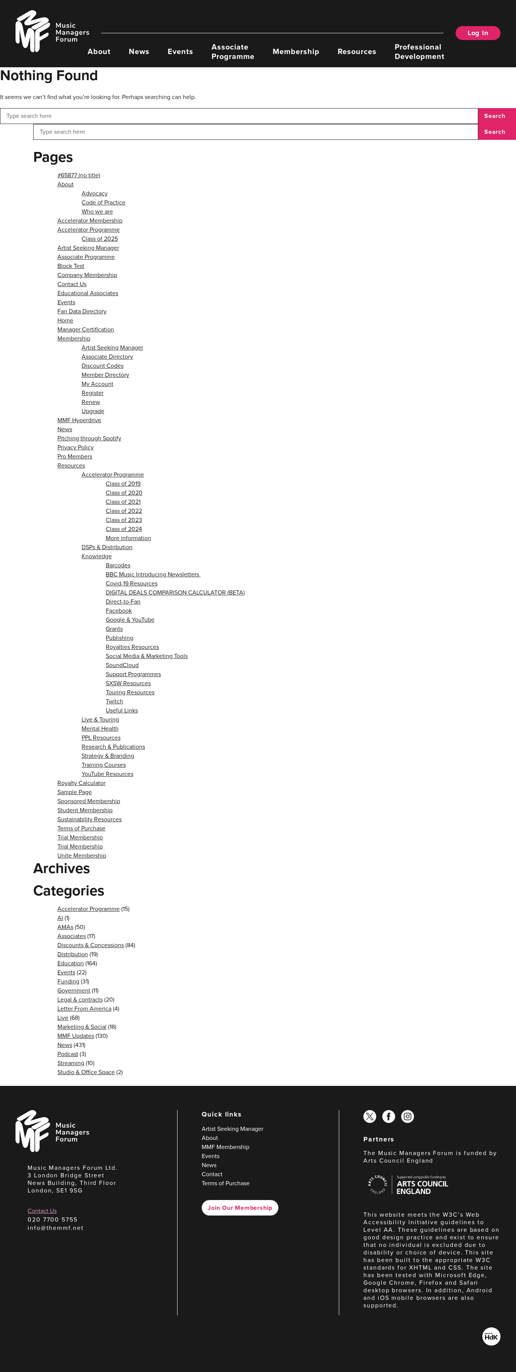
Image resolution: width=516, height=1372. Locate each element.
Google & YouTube (130, 619)
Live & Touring (100, 719)
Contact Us (72, 284)
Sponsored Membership (88, 801)
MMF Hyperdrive (79, 420)
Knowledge (97, 556)
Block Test (70, 266)
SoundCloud (122, 665)
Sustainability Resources (89, 819)
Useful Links (122, 710)
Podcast (67, 1054)
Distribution (72, 954)
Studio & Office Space (86, 1072)
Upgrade (93, 411)
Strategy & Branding (108, 755)
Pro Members (74, 456)
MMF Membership (225, 1147)
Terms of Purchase (81, 828)
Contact (212, 1174)
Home (65, 320)
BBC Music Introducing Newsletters (153, 574)
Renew (91, 402)
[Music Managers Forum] (52, 1150)
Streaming (70, 1063)
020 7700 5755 (53, 1219)
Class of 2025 (100, 238)
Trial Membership (80, 837)
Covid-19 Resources (132, 583)
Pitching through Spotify (89, 438)
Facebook (119, 610)
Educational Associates (87, 293)
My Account (97, 383)
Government (73, 990)
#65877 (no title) (78, 175)
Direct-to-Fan (123, 601)
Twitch (114, 701)
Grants (114, 628)
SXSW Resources (128, 683)
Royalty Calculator (81, 783)
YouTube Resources (107, 774)
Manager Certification (85, 329)
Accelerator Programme (88, 229)
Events (180, 51)
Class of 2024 (124, 529)
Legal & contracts (80, 999)
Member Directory (105, 374)
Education (70, 963)
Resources (357, 51)
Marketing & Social (82, 1026)
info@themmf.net (56, 1227)
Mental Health (100, 728)
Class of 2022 (124, 510)
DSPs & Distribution (107, 547)
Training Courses (104, 764)
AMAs (65, 927)
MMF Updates (75, 1035)
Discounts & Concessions (90, 945)
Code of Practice (103, 202)
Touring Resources (130, 692)
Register (93, 393)
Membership (296, 51)
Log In (478, 33)
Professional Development (420, 51)
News (139, 51)
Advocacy (95, 193)
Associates (71, 936)
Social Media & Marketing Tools (147, 656)
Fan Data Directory (82, 311)
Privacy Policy (75, 447)
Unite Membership (81, 855)
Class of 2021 (123, 501)
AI (60, 918)
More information (128, 538)
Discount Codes (103, 365)
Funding (68, 981)
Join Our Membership (240, 1207)
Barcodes (118, 565)
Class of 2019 (123, 483)
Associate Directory (107, 356)
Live (62, 1017)
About (99, 51)
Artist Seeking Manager (88, 247)
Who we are (97, 211)
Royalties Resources (132, 647)
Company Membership (87, 275)
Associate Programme (233, 51)
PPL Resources (101, 737)
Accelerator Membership (89, 220)
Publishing (119, 637)
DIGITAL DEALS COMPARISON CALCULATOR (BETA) (175, 592)
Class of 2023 (124, 520)
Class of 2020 (124, 492)
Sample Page (74, 792)
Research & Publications (113, 746)
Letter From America (84, 1008)
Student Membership (85, 810)
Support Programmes (133, 674)
